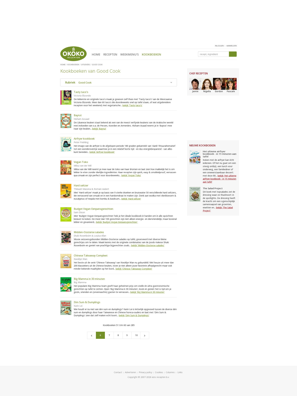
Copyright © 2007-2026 (139, 377)
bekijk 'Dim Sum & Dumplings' (134, 315)
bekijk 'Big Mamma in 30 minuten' (147, 292)
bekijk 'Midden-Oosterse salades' (147, 245)
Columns (170, 372)
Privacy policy (145, 372)
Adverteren (130, 372)
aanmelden (231, 46)
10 (136, 335)
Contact (118, 372)
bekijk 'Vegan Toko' (131, 175)
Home (96, 54)
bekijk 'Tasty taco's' (132, 105)
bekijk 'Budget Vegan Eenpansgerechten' (117, 222)
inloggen (219, 46)
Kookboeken (151, 54)
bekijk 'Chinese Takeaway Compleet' (134, 268)
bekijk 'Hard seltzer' (131, 198)
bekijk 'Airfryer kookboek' (102, 152)
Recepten (110, 54)
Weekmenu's (129, 54)
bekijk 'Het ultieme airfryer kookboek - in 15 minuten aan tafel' (219, 178)
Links (180, 372)
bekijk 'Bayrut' (99, 128)
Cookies (159, 372)
